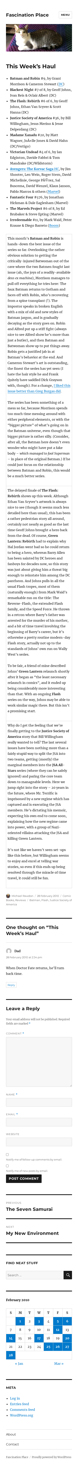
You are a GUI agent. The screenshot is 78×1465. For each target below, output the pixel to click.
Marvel (53, 192)
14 (11, 1338)
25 (48, 1347)
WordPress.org (21, 1415)
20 (67, 1338)
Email (12, 1114)
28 (11, 1355)
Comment (15, 1033)
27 (67, 1347)
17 (39, 1338)
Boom (54, 225)
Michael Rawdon (22, 895)
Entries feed (19, 1404)
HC (34, 169)
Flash (44, 900)
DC (61, 84)
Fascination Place (27, 15)
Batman (34, 900)
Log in (15, 1398)
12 (57, 1330)
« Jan (19, 1364)
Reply (11, 985)
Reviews (20, 900)
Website (13, 1134)
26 (58, 1347)
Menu (65, 14)
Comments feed (22, 1410)
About (11, 1434)
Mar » (59, 1364)
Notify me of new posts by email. (27, 1170)
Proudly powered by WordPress (51, 1457)
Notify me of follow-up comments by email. (34, 1159)
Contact (12, 1444)
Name (12, 1094)
